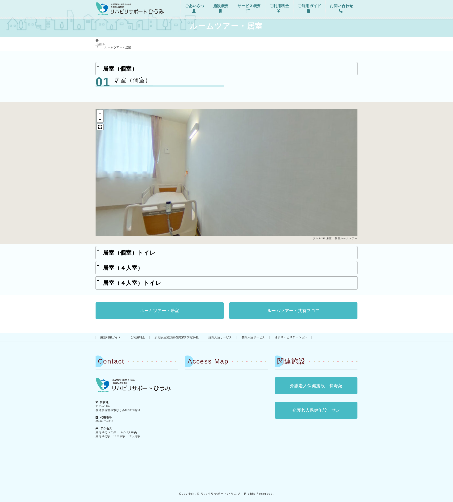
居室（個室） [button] (120, 69)
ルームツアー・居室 (159, 310)
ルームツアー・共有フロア (293, 310)
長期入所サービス (253, 337)
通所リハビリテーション (291, 337)
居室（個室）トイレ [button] (129, 253)
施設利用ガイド (110, 337)
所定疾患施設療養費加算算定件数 (177, 337)
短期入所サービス (220, 337)
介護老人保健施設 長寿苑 (316, 385)
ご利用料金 (137, 337)
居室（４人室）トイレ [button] (132, 283)
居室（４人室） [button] (123, 268)
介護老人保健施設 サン (316, 410)
